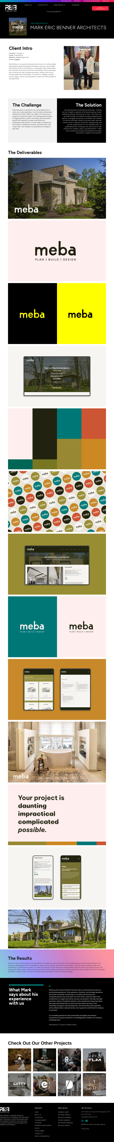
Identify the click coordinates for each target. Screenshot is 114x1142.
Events (37, 1128)
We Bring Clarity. (63, 1112)
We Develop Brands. (64, 1117)
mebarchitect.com (22, 57)
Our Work (38, 1123)
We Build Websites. (64, 1120)
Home (36, 1112)
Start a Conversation (42, 1136)
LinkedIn (17, 59)
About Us (38, 1115)
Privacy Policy (85, 1129)
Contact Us (38, 1133)
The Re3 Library (40, 1131)
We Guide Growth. (64, 1125)
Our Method (39, 1117)
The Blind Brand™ (40, 1120)
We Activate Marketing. (65, 1123)
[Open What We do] (64, 5)
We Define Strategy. (64, 1115)
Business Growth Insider (43, 1125)
